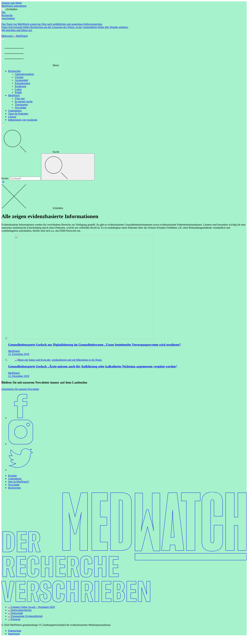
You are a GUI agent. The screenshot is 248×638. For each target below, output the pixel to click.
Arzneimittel (21, 80)
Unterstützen (15, 110)
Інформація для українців (22, 119)
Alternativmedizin (24, 74)
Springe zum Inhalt (11, 2)
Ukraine (19, 77)
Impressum (14, 633)
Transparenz (21, 104)
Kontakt (12, 475)
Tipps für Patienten (18, 113)
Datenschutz (14, 630)
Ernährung (20, 86)
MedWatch (14, 95)
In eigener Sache (24, 101)
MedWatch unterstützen (13, 5)
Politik (18, 92)
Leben (18, 89)
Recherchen (14, 71)
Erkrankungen (22, 83)
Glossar (12, 116)
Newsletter (20, 107)
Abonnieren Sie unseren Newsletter (20, 389)
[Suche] (67, 166)
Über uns (20, 98)
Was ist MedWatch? (18, 481)
